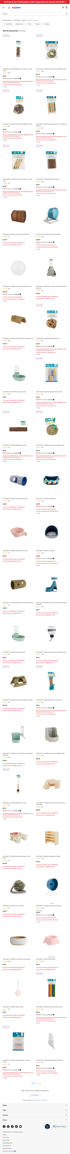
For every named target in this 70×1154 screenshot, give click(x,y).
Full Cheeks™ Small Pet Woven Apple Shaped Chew (50, 445)
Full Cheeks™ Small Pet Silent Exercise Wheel (48, 234)
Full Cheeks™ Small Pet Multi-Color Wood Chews (49, 1007)
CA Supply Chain (7, 1132)
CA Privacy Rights (7, 1135)
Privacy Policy (6, 1127)
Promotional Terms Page (41, 1100)
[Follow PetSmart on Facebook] (4, 1113)
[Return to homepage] (16, 7)
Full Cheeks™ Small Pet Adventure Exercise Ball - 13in (17, 286)
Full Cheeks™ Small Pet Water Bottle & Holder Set (49, 1060)
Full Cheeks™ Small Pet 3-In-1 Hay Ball (13, 906)
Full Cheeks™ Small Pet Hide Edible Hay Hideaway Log (18, 338)
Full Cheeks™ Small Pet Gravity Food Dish (14, 652)
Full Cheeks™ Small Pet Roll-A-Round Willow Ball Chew (17, 124)
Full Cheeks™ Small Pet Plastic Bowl (45, 959)
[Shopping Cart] (66, 7)
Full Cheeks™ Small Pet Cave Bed (45, 550)
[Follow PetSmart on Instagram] (8, 1113)
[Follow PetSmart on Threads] (12, 1113)
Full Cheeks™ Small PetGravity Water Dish (14, 392)
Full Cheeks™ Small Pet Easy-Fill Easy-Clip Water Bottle (51, 652)
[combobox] (35, 14)
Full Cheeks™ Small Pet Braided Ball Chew (47, 338)
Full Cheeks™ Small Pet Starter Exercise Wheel (48, 906)
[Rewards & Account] (9, 8)
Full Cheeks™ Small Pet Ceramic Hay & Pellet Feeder (50, 753)
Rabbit (24, 20)
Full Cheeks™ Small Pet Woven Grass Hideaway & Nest (18, 700)
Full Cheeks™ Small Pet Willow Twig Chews (47, 179)
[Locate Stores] (63, 8)
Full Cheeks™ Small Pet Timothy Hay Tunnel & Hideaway (18, 602)
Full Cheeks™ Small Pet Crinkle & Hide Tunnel (15, 498)
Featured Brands (7, 20)
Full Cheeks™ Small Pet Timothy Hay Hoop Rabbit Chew (51, 69)
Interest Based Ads (7, 1130)
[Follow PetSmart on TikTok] (16, 1113)
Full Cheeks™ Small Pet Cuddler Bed (46, 498)
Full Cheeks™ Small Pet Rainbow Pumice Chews (49, 392)
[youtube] (20, 1113)
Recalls (4, 1121)
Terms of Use (6, 1124)
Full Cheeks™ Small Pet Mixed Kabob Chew (14, 803)
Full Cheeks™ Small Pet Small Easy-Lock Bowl (15, 550)
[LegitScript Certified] (46, 1113)
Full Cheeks (17, 20)
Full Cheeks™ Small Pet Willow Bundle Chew (15, 445)
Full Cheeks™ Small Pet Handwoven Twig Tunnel (16, 234)
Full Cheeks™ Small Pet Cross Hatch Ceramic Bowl (16, 959)
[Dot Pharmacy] (58, 1114)
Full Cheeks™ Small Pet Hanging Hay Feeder (48, 856)
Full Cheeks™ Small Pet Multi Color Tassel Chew (49, 700)
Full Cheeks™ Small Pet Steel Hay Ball (13, 1007)
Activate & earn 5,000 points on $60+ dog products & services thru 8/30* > (35, 2)
